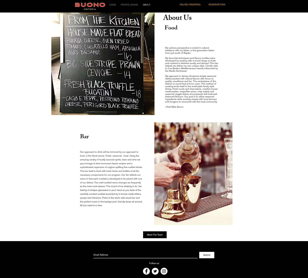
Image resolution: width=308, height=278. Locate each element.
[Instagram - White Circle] (164, 271)
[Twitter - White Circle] (155, 271)
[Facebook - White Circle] (146, 271)
